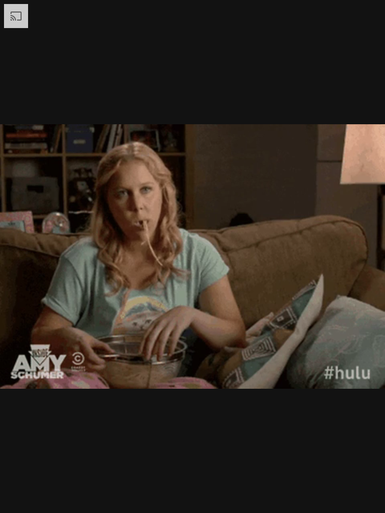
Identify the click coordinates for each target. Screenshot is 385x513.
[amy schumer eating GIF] (192, 256)
